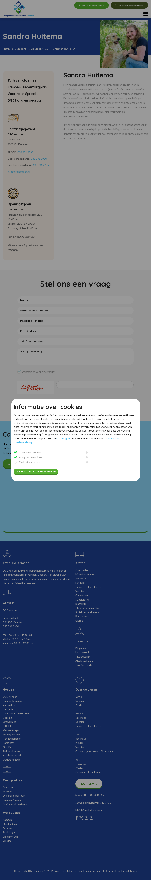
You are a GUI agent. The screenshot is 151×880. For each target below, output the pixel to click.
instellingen (63, 438)
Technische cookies (30, 452)
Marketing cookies (29, 462)
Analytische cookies (30, 457)
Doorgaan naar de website (36, 471)
